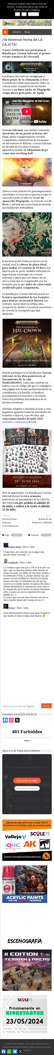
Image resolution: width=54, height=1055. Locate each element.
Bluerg (27, 32)
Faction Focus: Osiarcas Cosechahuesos (10, 522)
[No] (50, 9)
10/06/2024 (17, 32)
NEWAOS (17, 535)
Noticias (47, 535)
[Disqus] (27, 579)
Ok (17, 14)
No (24, 14)
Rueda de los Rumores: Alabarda (42, 520)
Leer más (33, 14)
